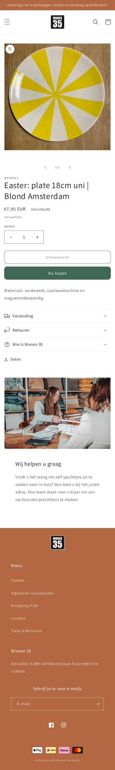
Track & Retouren (26, 630)
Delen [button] (16, 359)
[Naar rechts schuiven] (70, 167)
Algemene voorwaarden (32, 593)
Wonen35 (50, 760)
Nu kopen (57, 273)
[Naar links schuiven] (45, 167)
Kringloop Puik (24, 605)
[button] (7, 22)
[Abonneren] (97, 704)
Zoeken (18, 580)
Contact (18, 618)
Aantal (9, 226)
